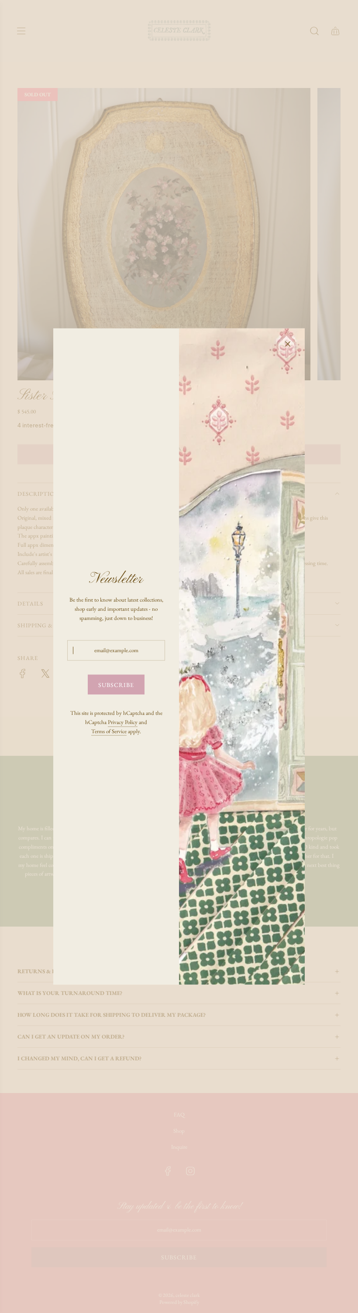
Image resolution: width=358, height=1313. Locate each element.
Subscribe (116, 684)
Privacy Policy (123, 721)
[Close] (287, 344)
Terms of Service (109, 730)
